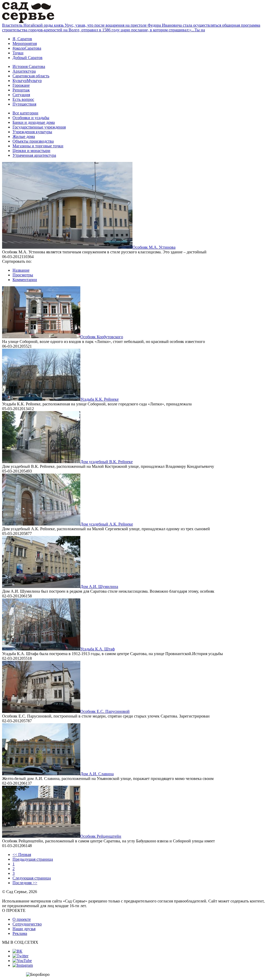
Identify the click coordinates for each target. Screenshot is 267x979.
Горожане (21, 85)
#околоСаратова (27, 48)
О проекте (22, 919)
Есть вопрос (23, 99)
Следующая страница (32, 878)
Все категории (25, 113)
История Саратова (29, 66)
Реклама (20, 933)
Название (21, 270)
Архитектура (24, 71)
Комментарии (25, 279)
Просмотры (23, 275)
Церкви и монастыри (31, 150)
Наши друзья (24, 928)
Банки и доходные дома (34, 122)
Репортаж (21, 90)
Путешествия (24, 104)
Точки (18, 53)
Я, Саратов (22, 39)
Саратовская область (31, 76)
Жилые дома (24, 136)
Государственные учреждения (39, 127)
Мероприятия (25, 43)
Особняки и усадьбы (31, 117)
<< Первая (22, 854)
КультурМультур (27, 80)
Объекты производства (33, 141)
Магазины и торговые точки (38, 146)
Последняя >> (25, 883)
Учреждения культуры (32, 132)
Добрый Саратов (28, 57)
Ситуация (21, 94)
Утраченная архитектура (34, 155)
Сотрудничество (27, 924)
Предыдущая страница (33, 859)
